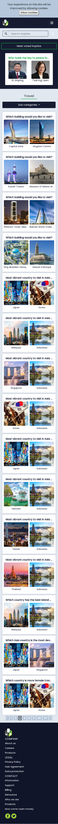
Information (12, 780)
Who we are (12, 799)
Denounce (11, 794)
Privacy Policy (12, 761)
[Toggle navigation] (51, 22)
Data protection (14, 771)
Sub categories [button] (28, 105)
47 (45, 718)
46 (39, 718)
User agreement (14, 766)
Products (10, 752)
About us (10, 743)
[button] (53, 33)
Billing (8, 790)
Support (9, 785)
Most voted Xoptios (29, 46)
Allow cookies (29, 12)
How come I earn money (19, 809)
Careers (9, 748)
